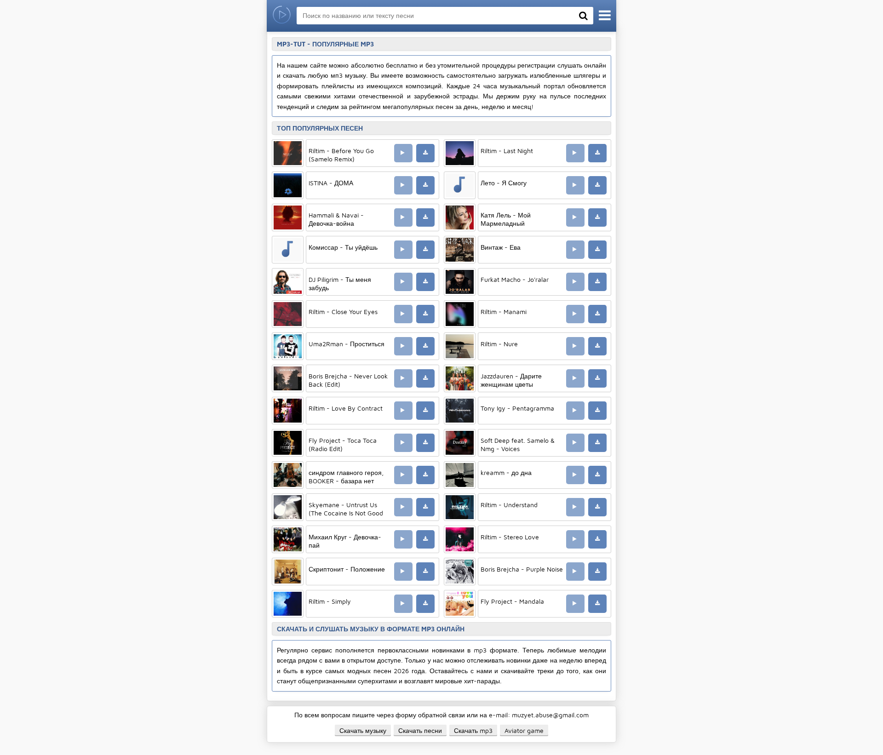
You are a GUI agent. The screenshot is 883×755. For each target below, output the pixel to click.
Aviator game (524, 730)
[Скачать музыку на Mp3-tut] (281, 16)
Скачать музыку (362, 730)
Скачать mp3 (473, 730)
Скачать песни (420, 730)
